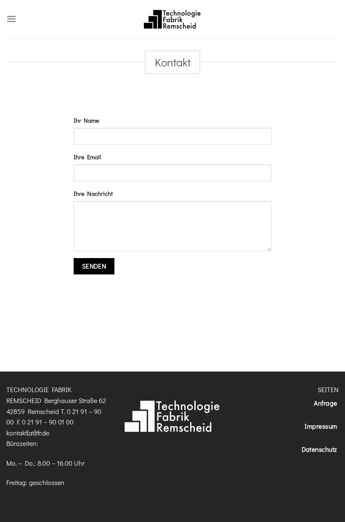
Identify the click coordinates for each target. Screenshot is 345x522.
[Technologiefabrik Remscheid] (172, 19)
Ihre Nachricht (93, 194)
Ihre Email (87, 157)
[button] (11, 18)
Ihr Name (86, 120)
